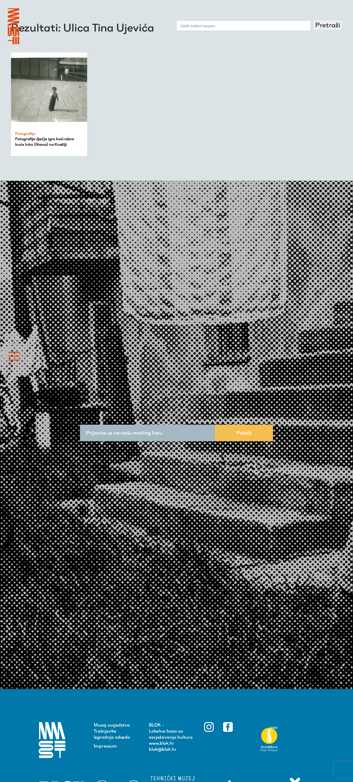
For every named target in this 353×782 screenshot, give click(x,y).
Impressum (105, 746)
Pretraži (327, 25)
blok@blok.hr (162, 749)
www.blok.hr (161, 743)
